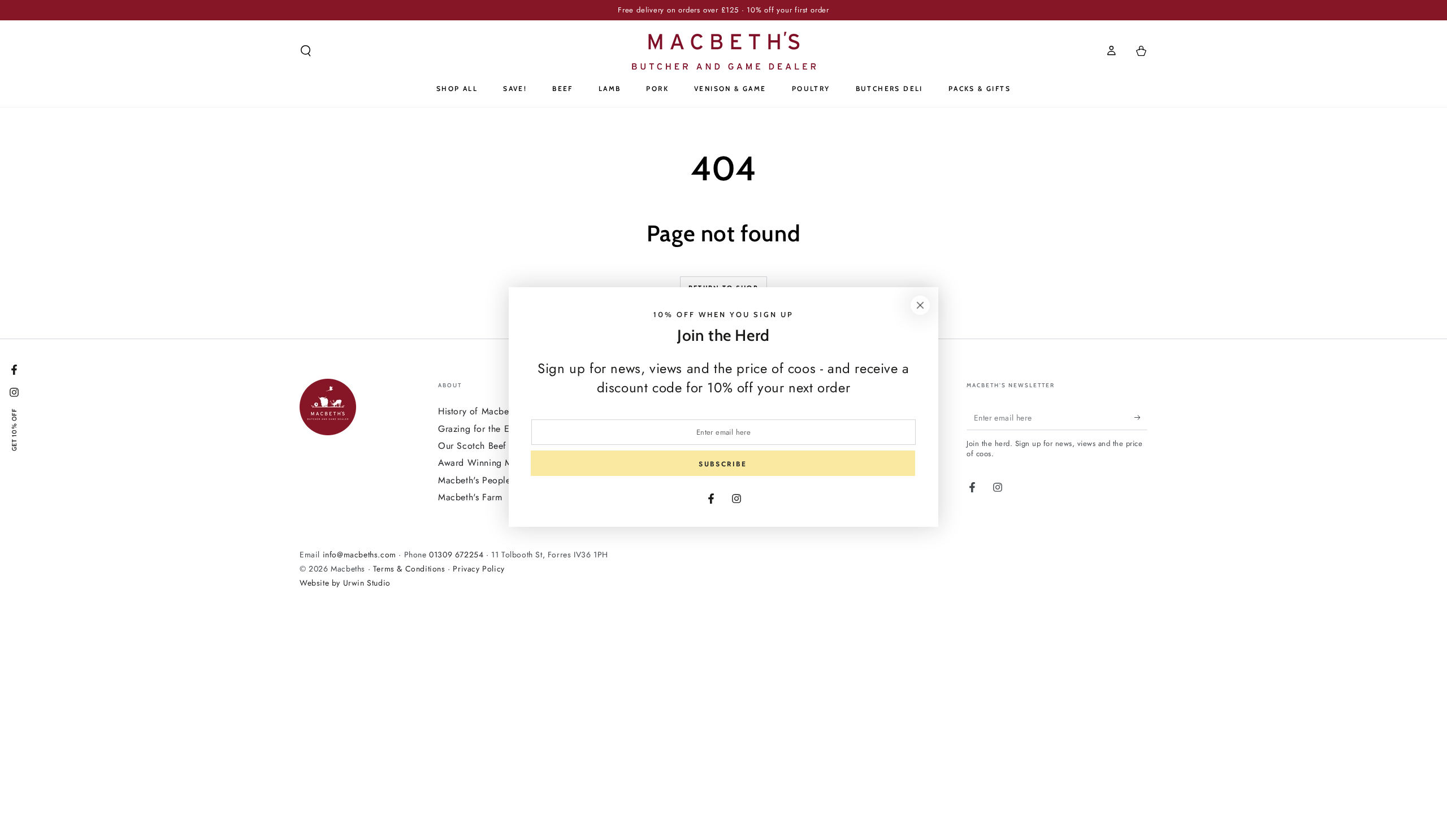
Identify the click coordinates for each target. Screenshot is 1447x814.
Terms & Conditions (409, 568)
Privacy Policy (478, 568)
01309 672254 (456, 554)
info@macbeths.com (359, 554)
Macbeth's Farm (470, 497)
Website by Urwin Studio (345, 582)
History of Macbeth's (480, 411)
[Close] (920, 305)
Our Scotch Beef (472, 445)
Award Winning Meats (483, 462)
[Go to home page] (724, 51)
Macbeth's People (474, 480)
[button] (305, 50)
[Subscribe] (1140, 417)
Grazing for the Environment (496, 428)
